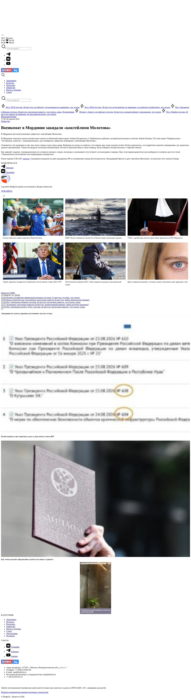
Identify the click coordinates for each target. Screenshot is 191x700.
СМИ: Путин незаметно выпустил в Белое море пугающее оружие (93, 238)
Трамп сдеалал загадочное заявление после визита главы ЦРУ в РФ (32, 282)
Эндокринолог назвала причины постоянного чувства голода (26, 314)
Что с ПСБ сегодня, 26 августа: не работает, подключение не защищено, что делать (42, 107)
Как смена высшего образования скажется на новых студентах (27, 559)
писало (26, 159)
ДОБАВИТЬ (6, 191)
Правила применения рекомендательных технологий (24, 692)
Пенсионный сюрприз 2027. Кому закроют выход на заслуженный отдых (93, 283)
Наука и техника (13, 629)
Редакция (10, 636)
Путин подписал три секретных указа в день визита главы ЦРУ (27, 436)
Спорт (9, 631)
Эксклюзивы (12, 633)
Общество (5, 121)
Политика (10, 624)
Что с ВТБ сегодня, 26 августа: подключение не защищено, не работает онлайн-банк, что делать (127, 107)
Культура (10, 622)
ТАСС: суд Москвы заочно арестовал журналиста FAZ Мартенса (155, 238)
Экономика (11, 619)
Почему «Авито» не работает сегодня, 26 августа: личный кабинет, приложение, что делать (120, 112)
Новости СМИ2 (8, 293)
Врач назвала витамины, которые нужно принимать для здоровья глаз (158, 282)
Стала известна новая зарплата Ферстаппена (22, 238)
